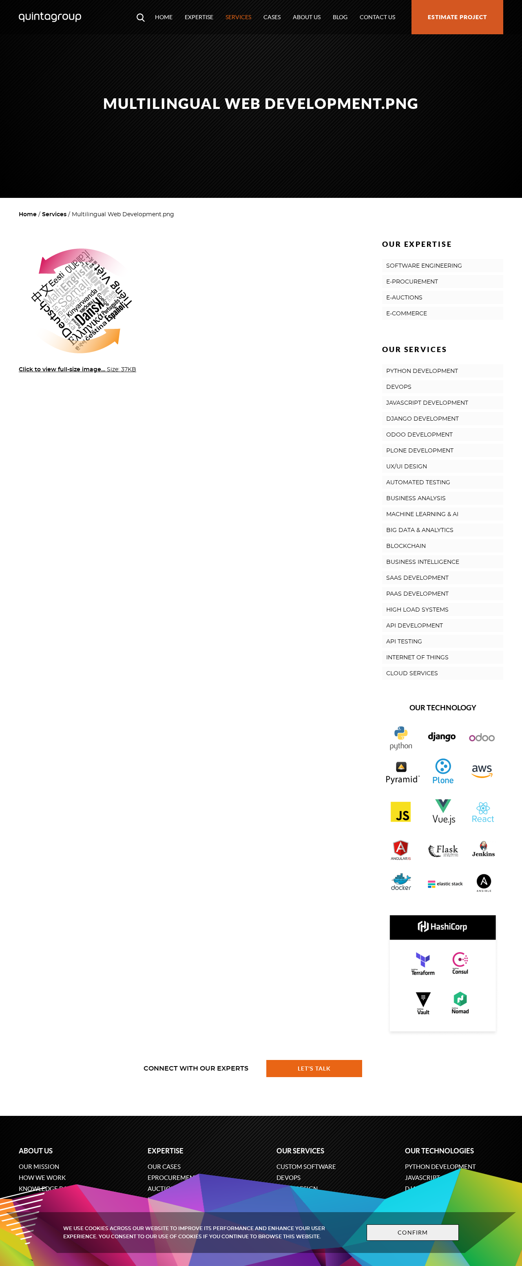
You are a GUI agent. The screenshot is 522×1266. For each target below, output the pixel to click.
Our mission (39, 1166)
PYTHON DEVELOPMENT (422, 371)
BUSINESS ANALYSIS (416, 498)
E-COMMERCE (406, 314)
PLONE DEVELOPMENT (419, 451)
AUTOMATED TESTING (418, 483)
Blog (340, 17)
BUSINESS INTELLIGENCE (422, 562)
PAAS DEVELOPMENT (417, 594)
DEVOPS (398, 387)
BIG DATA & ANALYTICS (419, 530)
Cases (272, 17)
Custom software (306, 1166)
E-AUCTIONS (404, 298)
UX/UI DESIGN (406, 467)
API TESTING (404, 642)
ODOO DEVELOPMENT (419, 435)
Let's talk (314, 1068)
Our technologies (439, 1150)
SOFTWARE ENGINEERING (424, 266)
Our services (300, 1150)
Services (238, 17)
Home (164, 17)
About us (307, 17)
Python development (440, 1166)
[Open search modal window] (141, 17)
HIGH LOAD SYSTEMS (417, 610)
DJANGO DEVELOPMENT (422, 419)
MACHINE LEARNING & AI (422, 514)
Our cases (164, 1166)
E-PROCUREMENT (412, 282)
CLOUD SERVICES (412, 673)
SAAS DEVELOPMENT (417, 578)
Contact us (377, 17)
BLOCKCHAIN (406, 546)
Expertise (199, 17)
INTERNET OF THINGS (417, 658)
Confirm (413, 1232)
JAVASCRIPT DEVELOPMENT (427, 403)
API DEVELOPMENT (414, 626)
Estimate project (457, 17)
